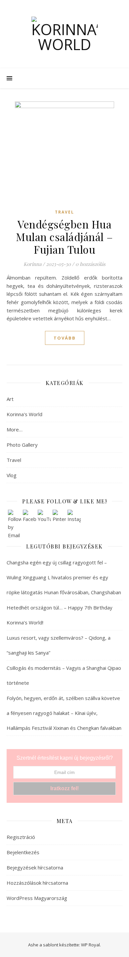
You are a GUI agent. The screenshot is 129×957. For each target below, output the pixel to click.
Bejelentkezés (23, 852)
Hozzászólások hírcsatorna (37, 882)
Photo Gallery (22, 444)
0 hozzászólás (90, 264)
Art (10, 399)
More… (14, 429)
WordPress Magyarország (37, 898)
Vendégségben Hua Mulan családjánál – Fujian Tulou (64, 236)
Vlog (12, 475)
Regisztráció (21, 837)
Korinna (32, 264)
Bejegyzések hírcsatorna (35, 867)
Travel (64, 212)
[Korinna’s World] (64, 34)
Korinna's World (24, 414)
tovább (65, 338)
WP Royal (90, 945)
